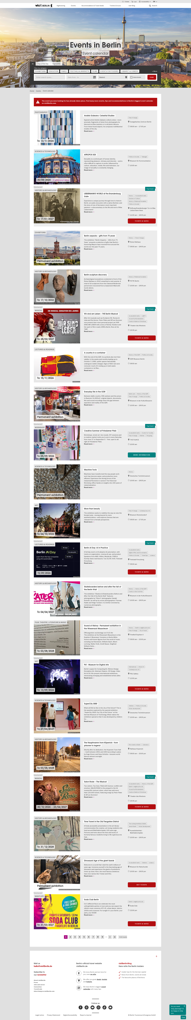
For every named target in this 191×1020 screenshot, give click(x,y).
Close (184, 1006)
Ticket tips (144, 555)
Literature (146, 745)
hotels (104, 979)
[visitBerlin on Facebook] (81, 1007)
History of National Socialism (137, 201)
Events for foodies (147, 433)
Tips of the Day (43, 64)
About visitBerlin (39, 980)
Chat (183, 1017)
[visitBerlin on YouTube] (93, 1007)
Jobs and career (39, 985)
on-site (93, 974)
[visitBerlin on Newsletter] (110, 1007)
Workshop (40, 427)
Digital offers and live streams (138, 552)
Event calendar (95, 53)
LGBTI (144, 316)
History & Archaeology (45, 190)
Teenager (144, 157)
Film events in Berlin (134, 745)
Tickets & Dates (142, 221)
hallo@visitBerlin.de (43, 966)
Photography (41, 112)
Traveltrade (38, 989)
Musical (38, 310)
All (33, 64)
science (152, 555)
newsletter (41, 975)
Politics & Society (134, 157)
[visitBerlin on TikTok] (104, 1007)
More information (141, 455)
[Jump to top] (156, 957)
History (131, 196)
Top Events (56, 64)
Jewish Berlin (132, 826)
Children (141, 436)
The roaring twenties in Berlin (137, 824)
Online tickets (137, 77)
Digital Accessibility (70, 1015)
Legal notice (39, 1015)
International (132, 667)
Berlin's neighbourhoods (142, 628)
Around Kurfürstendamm (136, 319)
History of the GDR (134, 355)
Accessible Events (140, 196)
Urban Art (141, 667)
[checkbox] (40, 71)
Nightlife (39, 896)
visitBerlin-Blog (125, 963)
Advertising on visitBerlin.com (44, 991)
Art (36, 505)
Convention (38, 987)
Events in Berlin (95, 45)
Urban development (134, 708)
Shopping (149, 436)
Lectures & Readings (44, 349)
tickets (89, 982)
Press (36, 982)
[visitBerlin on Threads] (87, 1007)
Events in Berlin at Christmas (137, 321)
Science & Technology (45, 151)
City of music (143, 630)
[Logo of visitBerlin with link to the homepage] (44, 5)
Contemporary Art (144, 511)
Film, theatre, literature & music (50, 622)
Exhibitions (40, 232)
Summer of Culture (134, 198)
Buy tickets (142, 885)
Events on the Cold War (136, 591)
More (155, 71)
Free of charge (133, 118)
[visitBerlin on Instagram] (98, 1007)
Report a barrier (86, 1015)
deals (99, 979)
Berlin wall (132, 394)
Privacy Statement (53, 1015)
